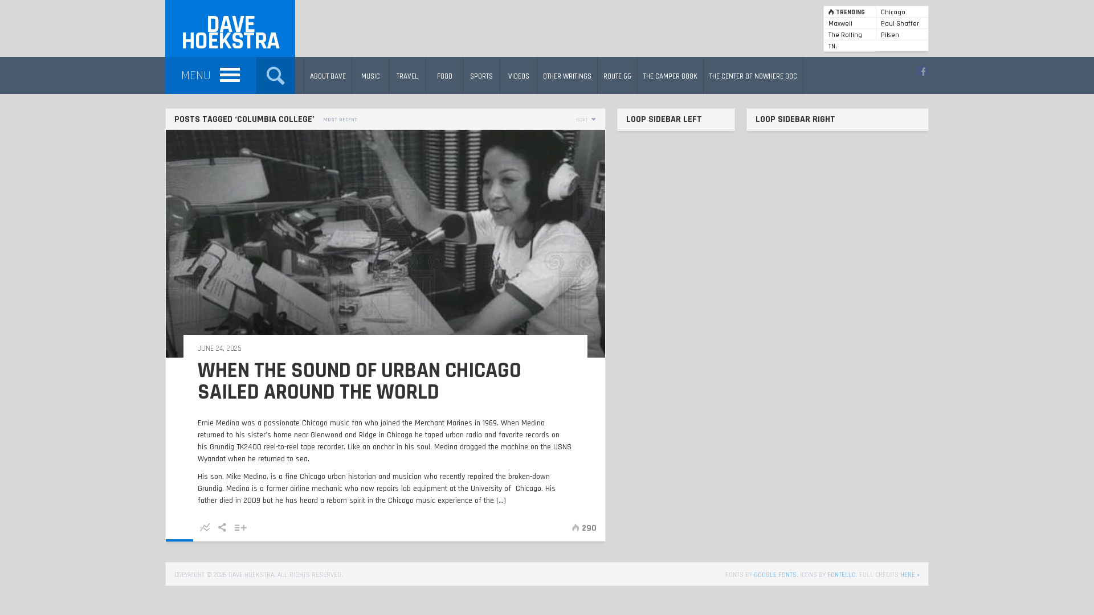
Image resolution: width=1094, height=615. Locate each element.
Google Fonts (775, 575)
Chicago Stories (893, 13)
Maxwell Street (840, 24)
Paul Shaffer (900, 23)
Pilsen (890, 35)
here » (910, 575)
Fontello (841, 575)
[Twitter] (922, 70)
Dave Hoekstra (230, 33)
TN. (832, 46)
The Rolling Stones (845, 35)
